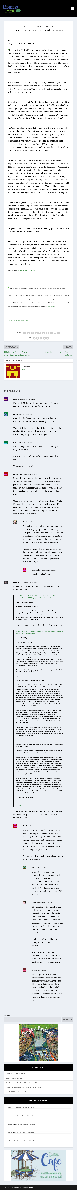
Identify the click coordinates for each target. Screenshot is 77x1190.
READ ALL (19, 806)
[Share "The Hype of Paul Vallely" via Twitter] (29, 333)
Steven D (16, 399)
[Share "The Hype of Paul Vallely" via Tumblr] (36, 333)
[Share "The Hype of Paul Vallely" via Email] (55, 333)
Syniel (34, 867)
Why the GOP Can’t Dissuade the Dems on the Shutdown (22, 1092)
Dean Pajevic (17, 582)
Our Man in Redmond (30, 522)
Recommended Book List (12, 320)
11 (51, 30)
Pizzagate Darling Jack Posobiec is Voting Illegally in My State (23, 1087)
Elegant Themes (15, 1187)
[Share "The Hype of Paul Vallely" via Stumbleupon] (51, 333)
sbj (33, 970)
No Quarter (16, 316)
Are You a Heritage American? (14, 1078)
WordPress (30, 1187)
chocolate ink (17, 474)
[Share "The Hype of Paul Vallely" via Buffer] (47, 333)
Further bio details (51, 306)
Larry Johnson (30, 30)
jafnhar (10, 1132)
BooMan (10, 1107)
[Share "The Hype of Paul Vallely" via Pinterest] (40, 333)
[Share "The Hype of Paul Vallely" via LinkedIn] (44, 333)
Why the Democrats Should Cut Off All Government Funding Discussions (27, 1082)
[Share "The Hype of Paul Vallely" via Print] (59, 333)
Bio (19, 316)
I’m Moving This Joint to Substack (16, 1073)
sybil (14, 442)
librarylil (10, 1115)
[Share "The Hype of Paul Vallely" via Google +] (32, 333)
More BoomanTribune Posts (23, 320)
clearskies (11, 1124)
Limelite (15, 414)
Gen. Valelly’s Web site (28, 270)
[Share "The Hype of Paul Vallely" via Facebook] (25, 333)
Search (7, 1016)
